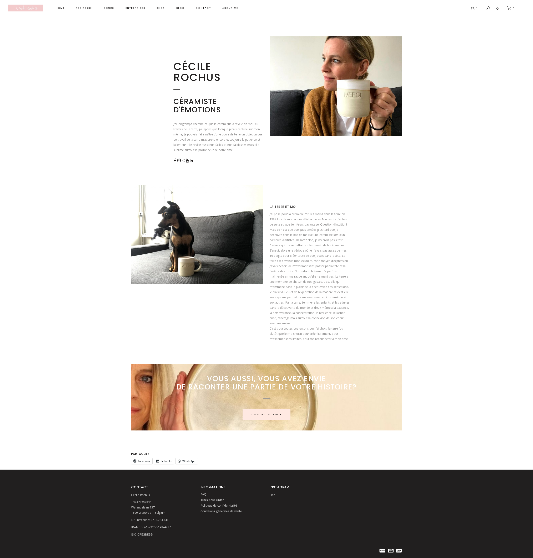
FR (472, 8)
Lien (272, 495)
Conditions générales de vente (221, 511)
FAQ (203, 494)
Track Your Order (212, 500)
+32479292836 (141, 502)
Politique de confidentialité (218, 505)
